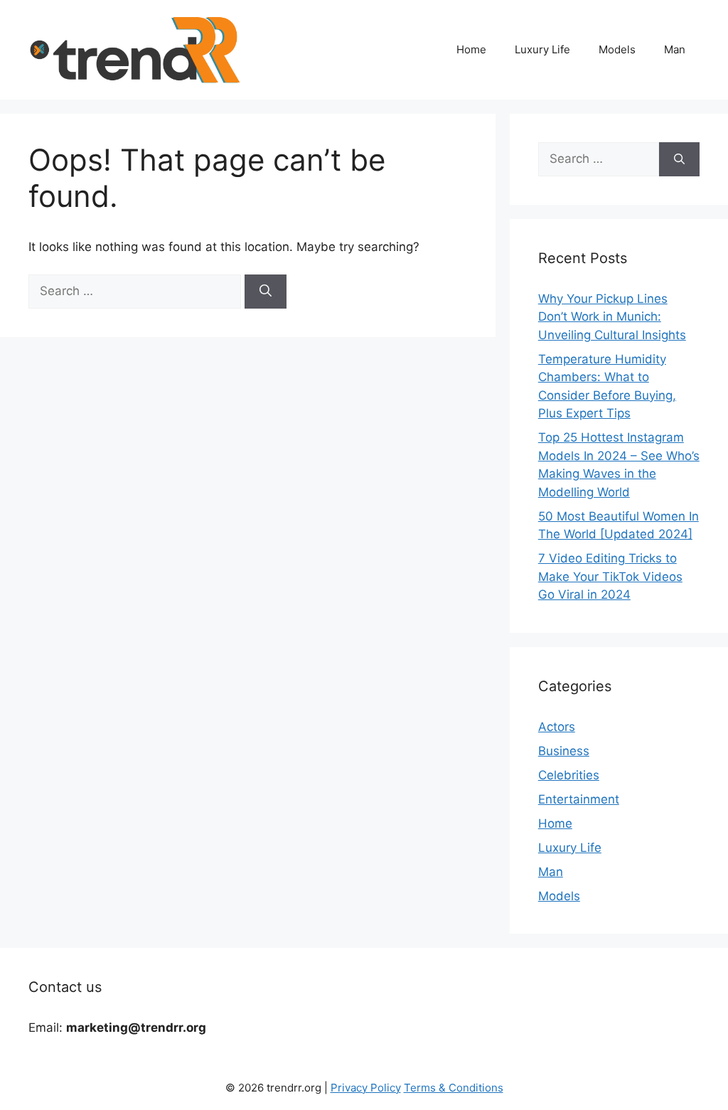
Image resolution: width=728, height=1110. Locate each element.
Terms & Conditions (453, 1087)
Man (674, 49)
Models (617, 49)
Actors (556, 727)
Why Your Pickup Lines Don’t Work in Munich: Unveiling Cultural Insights (612, 317)
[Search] (266, 291)
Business (563, 751)
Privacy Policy (366, 1087)
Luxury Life (542, 49)
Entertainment (578, 799)
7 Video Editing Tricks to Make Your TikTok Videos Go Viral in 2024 (610, 576)
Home (471, 49)
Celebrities (568, 775)
